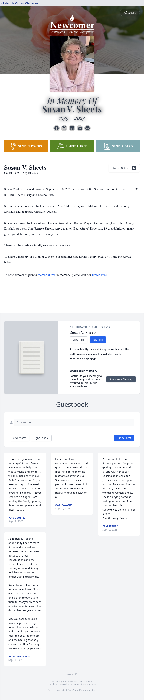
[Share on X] (64, 128)
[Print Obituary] (87, 128)
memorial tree (46, 275)
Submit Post (124, 438)
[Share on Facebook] (56, 128)
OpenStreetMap (76, 690)
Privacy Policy (62, 684)
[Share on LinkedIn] (72, 128)
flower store (99, 275)
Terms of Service (81, 684)
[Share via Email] (80, 128)
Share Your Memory (121, 379)
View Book (78, 339)
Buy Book (98, 339)
